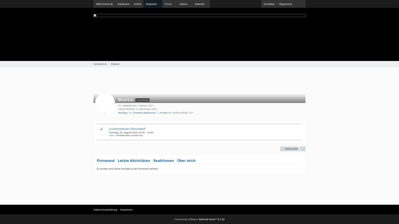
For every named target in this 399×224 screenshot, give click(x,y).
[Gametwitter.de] (199, 34)
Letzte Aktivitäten (134, 160)
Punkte (163, 112)
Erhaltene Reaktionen (144, 112)
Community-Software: (200, 219)
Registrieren (285, 3)
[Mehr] (302, 149)
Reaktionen (163, 160)
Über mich (186, 160)
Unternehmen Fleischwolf (128, 129)
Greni (111, 135)
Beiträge (122, 112)
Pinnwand (106, 160)
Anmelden (269, 3)
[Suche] (300, 4)
